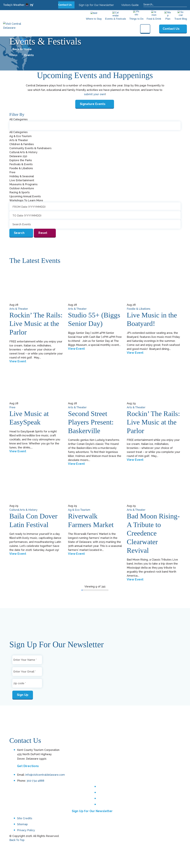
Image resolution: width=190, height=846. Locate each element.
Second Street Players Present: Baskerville (91, 422)
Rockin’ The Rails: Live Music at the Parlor (35, 323)
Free (12, 407)
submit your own (94, 94)
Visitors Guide (130, 5)
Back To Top (16, 840)
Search (19, 233)
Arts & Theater (18, 308)
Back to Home (22, 49)
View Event (17, 361)
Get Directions (28, 766)
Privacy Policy (26, 830)
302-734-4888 (35, 780)
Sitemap (22, 824)
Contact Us (65, 4)
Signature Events (92, 104)
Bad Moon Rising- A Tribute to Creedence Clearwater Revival (153, 533)
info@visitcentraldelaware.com (45, 774)
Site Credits (24, 818)
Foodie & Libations (138, 308)
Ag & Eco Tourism (79, 509)
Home (13, 55)
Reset (42, 233)
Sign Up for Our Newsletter (96, 5)
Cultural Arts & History (23, 509)
